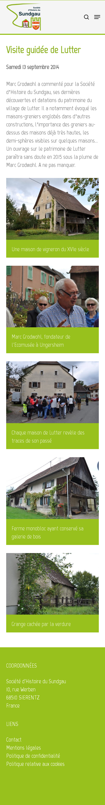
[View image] (54, 219)
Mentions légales (23, 747)
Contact (14, 739)
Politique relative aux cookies (35, 763)
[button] (97, 17)
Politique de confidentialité (33, 755)
